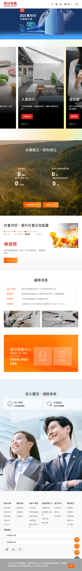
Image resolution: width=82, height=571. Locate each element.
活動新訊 (20, 509)
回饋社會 (45, 516)
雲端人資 (7, 517)
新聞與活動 (33, 513)
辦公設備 (7, 505)
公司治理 (32, 505)
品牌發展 (70, 513)
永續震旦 (20, 513)
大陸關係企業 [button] (11, 539)
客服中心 (70, 517)
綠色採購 (45, 520)
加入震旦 (70, 522)
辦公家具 (7, 509)
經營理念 (70, 509)
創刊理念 (57, 513)
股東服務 (32, 517)
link (41, 286)
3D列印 (6, 522)
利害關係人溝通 (47, 510)
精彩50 (57, 509)
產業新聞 (20, 505)
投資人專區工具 (34, 523)
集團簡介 (70, 505)
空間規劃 (7, 513)
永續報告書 (46, 505)
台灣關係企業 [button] (11, 533)
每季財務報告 (34, 509)
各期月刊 (57, 505)
